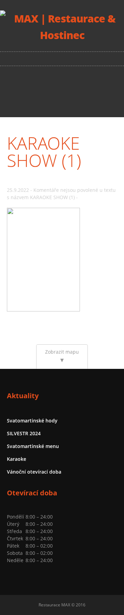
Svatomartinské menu (33, 446)
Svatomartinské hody (32, 420)
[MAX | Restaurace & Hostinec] (62, 35)
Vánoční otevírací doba (34, 471)
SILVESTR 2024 (24, 433)
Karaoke (16, 459)
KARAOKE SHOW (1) (44, 151)
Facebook (63, 91)
